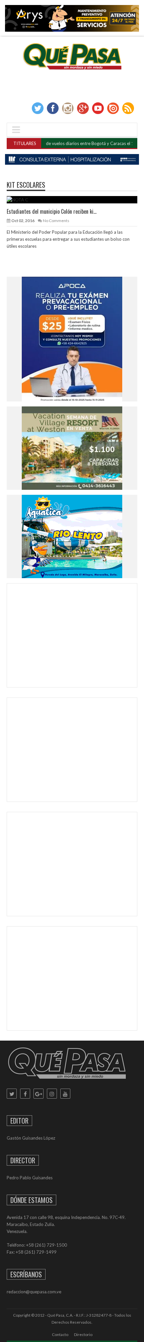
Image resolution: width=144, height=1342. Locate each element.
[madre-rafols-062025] (72, 159)
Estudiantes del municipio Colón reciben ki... (51, 211)
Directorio (83, 1334)
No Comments (56, 220)
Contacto (60, 1334)
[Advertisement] (72, 637)
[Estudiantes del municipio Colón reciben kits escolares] (77, 199)
